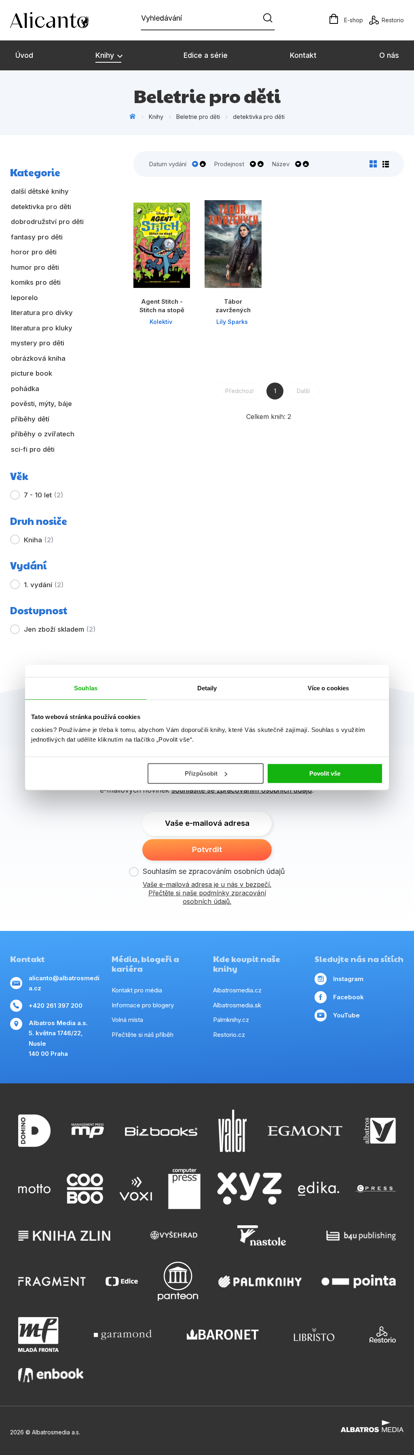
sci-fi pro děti (33, 449)
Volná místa (127, 1020)
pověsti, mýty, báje (41, 404)
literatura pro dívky (42, 313)
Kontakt (303, 55)
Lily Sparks (232, 321)
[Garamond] (123, 1334)
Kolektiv (161, 321)
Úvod (24, 55)
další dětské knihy (40, 191)
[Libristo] (314, 1334)
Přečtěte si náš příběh (142, 1034)
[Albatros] (379, 1131)
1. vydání (43, 585)
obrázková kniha (38, 358)
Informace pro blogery (143, 1005)
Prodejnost (229, 164)
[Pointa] (358, 1281)
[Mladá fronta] (38, 1334)
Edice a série (206, 55)
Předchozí (239, 391)
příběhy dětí (30, 419)
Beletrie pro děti (198, 116)
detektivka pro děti (259, 116)
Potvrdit (207, 849)
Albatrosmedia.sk (237, 1005)
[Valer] (232, 1131)
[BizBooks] (161, 1131)
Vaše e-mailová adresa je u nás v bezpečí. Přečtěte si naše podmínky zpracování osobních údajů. (207, 892)
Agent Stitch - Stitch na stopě (161, 306)
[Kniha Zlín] (64, 1235)
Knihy (105, 55)
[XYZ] (249, 1189)
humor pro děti (35, 267)
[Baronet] (223, 1334)
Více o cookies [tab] (328, 688)
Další (303, 391)
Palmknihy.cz (231, 1020)
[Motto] (34, 1189)
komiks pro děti (36, 282)
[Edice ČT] (121, 1281)
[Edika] (318, 1189)
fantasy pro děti (37, 237)
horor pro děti (34, 252)
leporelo (24, 298)
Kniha (38, 540)
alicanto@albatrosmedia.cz (64, 983)
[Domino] (34, 1131)
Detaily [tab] (207, 688)
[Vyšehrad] (173, 1235)
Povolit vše (324, 773)
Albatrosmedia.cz (237, 990)
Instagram (348, 979)
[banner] (56, 20)
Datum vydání (167, 164)
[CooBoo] (85, 1189)
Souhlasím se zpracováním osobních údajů (214, 871)
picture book (31, 373)
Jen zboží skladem (59, 629)
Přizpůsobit (201, 773)
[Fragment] (52, 1281)
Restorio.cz (229, 1034)
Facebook (348, 997)
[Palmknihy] (260, 1281)
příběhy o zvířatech (42, 434)
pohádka (25, 389)
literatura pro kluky (41, 328)
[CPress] (375, 1189)
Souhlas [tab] (85, 688)
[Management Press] (87, 1131)
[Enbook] (50, 1375)
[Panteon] (178, 1281)
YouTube (346, 1015)
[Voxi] (136, 1189)
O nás (389, 55)
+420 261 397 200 (55, 1005)
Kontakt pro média (137, 990)
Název (280, 164)
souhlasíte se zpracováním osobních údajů (241, 790)
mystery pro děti (37, 343)
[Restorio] (382, 1334)
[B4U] (361, 1235)
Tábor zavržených (233, 306)
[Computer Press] (184, 1189)
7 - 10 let (43, 495)
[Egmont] (305, 1131)
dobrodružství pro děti (47, 222)
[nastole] (261, 1235)
